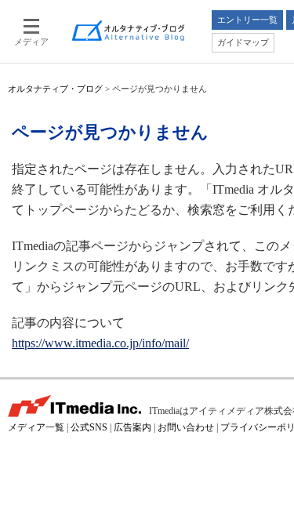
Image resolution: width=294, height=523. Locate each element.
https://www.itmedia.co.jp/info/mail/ (100, 343)
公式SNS (89, 427)
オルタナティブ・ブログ (55, 88)
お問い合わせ (186, 427)
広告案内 (132, 427)
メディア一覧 (36, 427)
